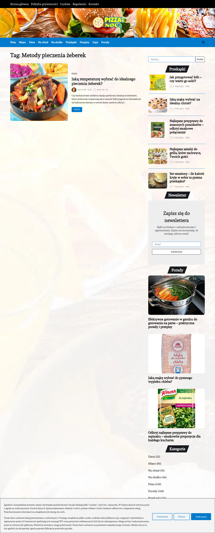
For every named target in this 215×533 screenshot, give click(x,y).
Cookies (65, 4)
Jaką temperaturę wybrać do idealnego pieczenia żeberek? (103, 81)
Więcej (77, 109)
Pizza (13, 42)
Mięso (22, 42)
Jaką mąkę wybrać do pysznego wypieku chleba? (170, 379)
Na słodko (57, 42)
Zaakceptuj (201, 516)
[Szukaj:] (171, 59)
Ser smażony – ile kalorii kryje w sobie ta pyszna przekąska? (187, 177)
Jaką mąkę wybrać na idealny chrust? (185, 101)
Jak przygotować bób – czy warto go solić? (185, 79)
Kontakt (94, 4)
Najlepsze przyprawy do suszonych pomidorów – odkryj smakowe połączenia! (187, 126)
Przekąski (71, 42)
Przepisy (84, 42)
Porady (105, 42)
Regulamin (79, 4)
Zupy (95, 42)
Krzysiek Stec (85, 90)
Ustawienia (162, 516)
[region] (107, 515)
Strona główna (19, 4)
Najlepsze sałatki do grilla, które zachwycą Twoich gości (185, 153)
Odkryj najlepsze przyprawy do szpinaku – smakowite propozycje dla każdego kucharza (174, 436)
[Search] (203, 42)
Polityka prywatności (44, 4)
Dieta (32, 42)
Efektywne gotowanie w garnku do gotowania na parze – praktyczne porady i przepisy (172, 323)
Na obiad (43, 42)
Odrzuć (181, 516)
